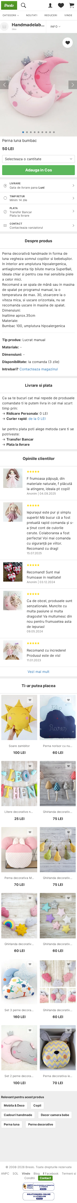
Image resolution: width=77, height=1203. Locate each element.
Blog (37, 1173)
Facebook (51, 1173)
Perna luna (11, 1124)
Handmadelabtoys (31, 24)
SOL (15, 1173)
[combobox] (38, 159)
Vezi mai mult (38, 671)
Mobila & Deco (14, 1105)
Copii (37, 1105)
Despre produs (38, 241)
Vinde (26, 1173)
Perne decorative (40, 1124)
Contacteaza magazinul (38, 369)
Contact (45, 1178)
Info (54, 26)
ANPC (5, 1173)
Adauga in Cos (38, 170)
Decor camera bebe (55, 1115)
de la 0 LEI (37, 418)
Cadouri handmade (18, 1115)
